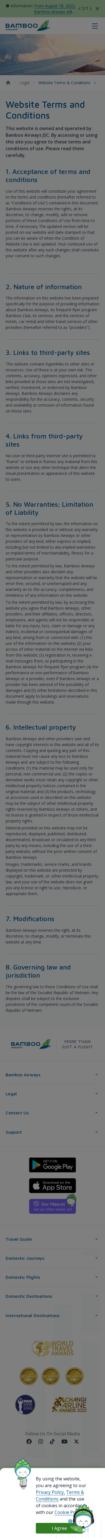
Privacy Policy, (50, 1492)
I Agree (59, 1528)
